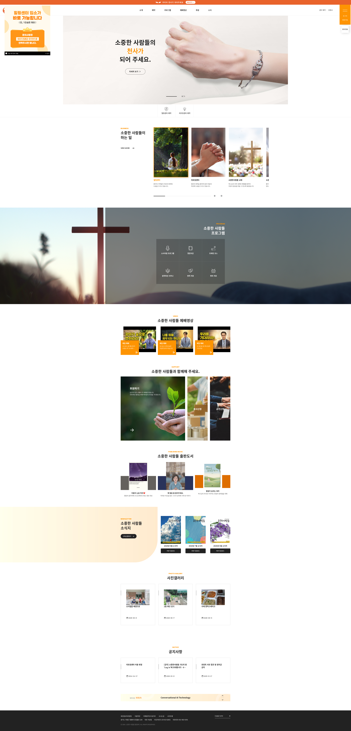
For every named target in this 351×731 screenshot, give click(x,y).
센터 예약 (322, 10)
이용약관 (137, 716)
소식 (210, 10)
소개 (141, 10)
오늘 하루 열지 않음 (13, 53)
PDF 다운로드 (171, 551)
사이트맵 (170, 716)
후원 (197, 10)
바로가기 (189, 2)
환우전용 (345, 29)
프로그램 (167, 10)
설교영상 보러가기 (134, 72)
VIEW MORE (125, 148)
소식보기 (134, 79)
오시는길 (161, 716)
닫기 (48, 53)
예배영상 (183, 10)
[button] (215, 196)
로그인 (345, 16)
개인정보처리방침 (126, 716)
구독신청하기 (127, 536)
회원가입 (345, 20)
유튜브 (330, 10)
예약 (153, 10)
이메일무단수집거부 (149, 716)
